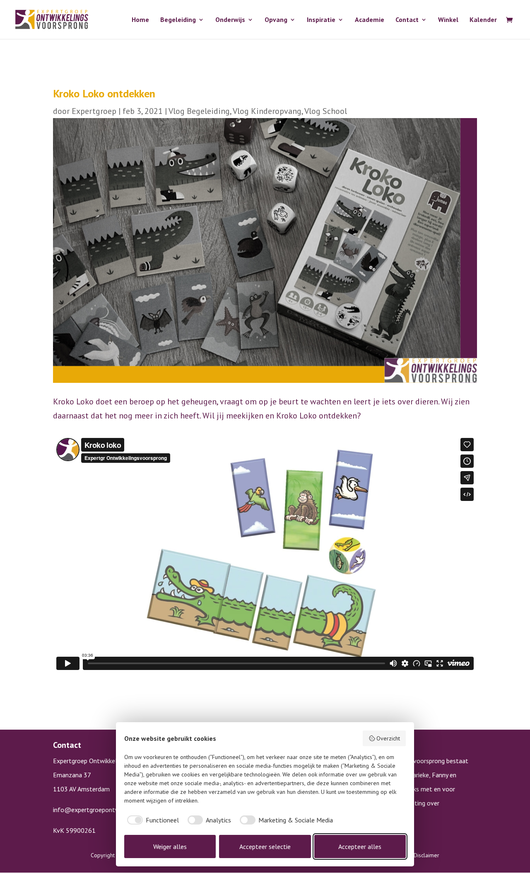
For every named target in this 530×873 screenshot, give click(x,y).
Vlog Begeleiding (199, 111)
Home (140, 20)
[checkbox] (151, 820)
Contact (407, 20)
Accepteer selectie (265, 846)
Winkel (448, 20)
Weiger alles (170, 846)
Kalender (483, 20)
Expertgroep (94, 111)
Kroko (63, 401)
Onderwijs (230, 20)
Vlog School (325, 111)
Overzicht (388, 738)
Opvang (276, 20)
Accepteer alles (359, 846)
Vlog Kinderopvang (267, 111)
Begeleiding (178, 20)
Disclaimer (426, 855)
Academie (369, 20)
